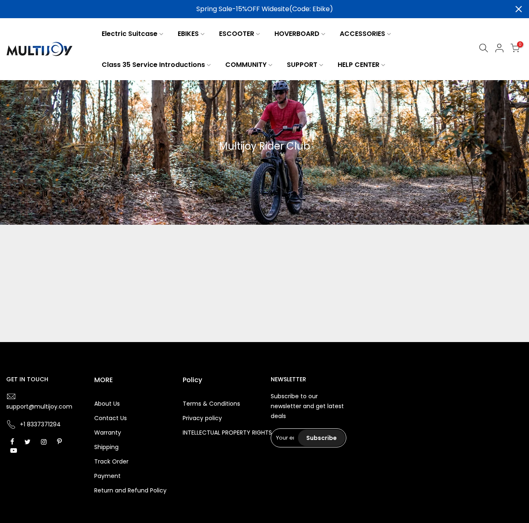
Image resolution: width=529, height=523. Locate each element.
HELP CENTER (358, 64)
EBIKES (188, 33)
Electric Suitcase (129, 33)
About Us (107, 403)
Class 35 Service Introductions (153, 64)
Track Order (111, 461)
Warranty (107, 432)
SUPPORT (302, 64)
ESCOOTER (236, 33)
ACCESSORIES (362, 33)
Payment (107, 476)
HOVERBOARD (296, 33)
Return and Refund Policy (130, 490)
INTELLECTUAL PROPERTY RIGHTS (227, 432)
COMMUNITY (246, 64)
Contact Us (110, 418)
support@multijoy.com (39, 406)
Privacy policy (202, 418)
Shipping (106, 447)
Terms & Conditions (211, 403)
